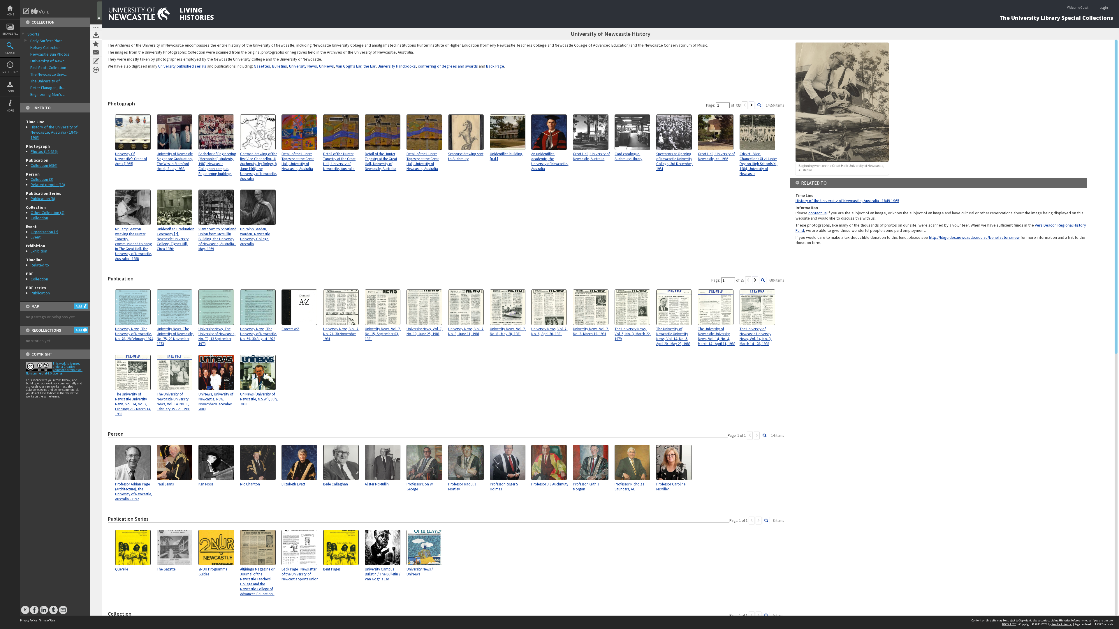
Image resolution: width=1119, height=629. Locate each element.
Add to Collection (96, 43)
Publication (40, 293)
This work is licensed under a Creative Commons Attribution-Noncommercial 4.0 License (54, 368)
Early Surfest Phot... (47, 40)
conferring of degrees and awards (448, 66)
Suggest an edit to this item (26, 11)
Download (96, 35)
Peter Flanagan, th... (47, 87)
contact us (817, 212)
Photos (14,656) (44, 151)
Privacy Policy (28, 620)
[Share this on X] (25, 607)
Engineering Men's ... (48, 94)
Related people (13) (48, 184)
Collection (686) (44, 165)
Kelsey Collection (45, 47)
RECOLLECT (1009, 624)
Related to (40, 265)
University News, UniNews (311, 66)
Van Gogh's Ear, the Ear (356, 66)
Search (10, 53)
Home (10, 14)
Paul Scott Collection (48, 67)
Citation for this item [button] (96, 70)
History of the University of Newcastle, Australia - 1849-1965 (54, 132)
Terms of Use (47, 620)
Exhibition (39, 251)
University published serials (182, 66)
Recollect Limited (1061, 624)
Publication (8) (43, 198)
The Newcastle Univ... (48, 74)
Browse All (10, 34)
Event (36, 237)
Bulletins (279, 66)
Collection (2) (42, 179)
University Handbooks (397, 66)
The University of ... (46, 81)
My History (10, 72)
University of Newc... (49, 60)
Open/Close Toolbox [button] (99, 10)
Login (10, 91)
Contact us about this (96, 52)
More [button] (10, 110)
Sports (33, 34)
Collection (39, 217)
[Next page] (751, 105)
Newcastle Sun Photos (49, 54)
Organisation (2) (44, 231)
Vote (40, 11)
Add (79, 306)
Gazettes (262, 66)
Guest (1084, 7)
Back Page (495, 66)
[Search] (759, 105)
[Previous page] (744, 105)
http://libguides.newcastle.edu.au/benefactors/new (974, 237)
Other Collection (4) (47, 212)
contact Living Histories (1056, 620)
